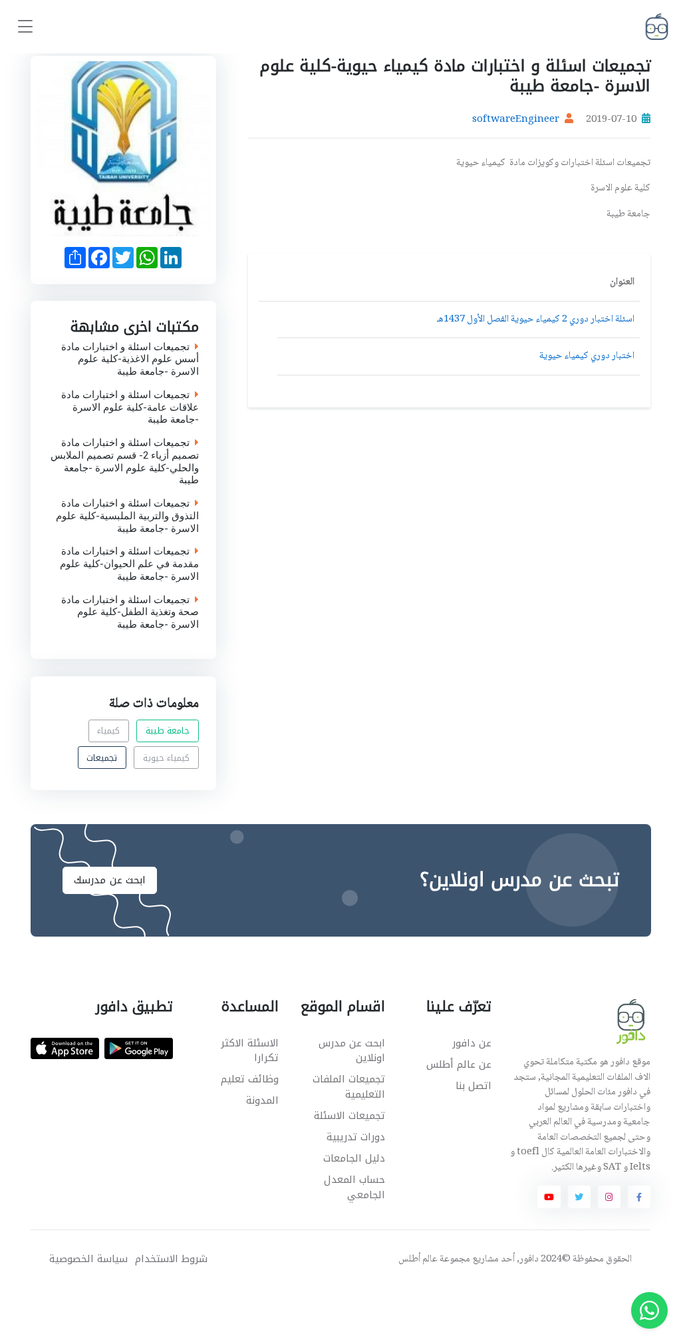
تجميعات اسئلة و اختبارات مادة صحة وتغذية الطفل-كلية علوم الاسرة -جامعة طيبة (130, 612)
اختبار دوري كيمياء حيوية (586, 356)
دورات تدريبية (356, 1137)
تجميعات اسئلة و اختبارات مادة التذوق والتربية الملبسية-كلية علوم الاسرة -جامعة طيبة (127, 516)
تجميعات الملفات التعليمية (349, 1087)
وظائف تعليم (250, 1079)
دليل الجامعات (354, 1158)
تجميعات (101, 757)
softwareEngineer (515, 119)
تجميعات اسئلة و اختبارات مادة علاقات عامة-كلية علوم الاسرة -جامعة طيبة (130, 407)
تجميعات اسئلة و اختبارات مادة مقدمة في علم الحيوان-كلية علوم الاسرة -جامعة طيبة (129, 564)
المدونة (262, 1100)
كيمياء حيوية (166, 757)
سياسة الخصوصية (88, 1259)
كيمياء (108, 730)
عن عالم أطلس (458, 1064)
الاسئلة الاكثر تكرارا (250, 1051)
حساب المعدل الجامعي (354, 1187)
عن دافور (471, 1043)
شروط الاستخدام (171, 1259)
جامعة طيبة (168, 730)
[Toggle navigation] (25, 27)
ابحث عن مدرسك (110, 880)
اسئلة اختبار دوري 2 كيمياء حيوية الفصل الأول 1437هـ (535, 319)
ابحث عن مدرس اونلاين (352, 1051)
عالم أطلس (418, 1259)
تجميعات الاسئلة (349, 1115)
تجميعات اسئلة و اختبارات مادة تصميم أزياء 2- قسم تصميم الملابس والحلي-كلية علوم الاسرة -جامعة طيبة (125, 462)
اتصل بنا (473, 1085)
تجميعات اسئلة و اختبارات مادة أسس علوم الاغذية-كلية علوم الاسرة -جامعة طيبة (130, 359)
